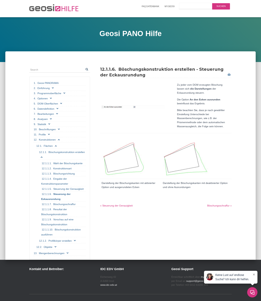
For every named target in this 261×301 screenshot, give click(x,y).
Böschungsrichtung (64, 173)
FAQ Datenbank (150, 6)
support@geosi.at (196, 281)
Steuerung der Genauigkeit (68, 188)
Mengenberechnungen (51, 253)
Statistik (41, 124)
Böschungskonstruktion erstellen (66, 152)
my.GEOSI (170, 6)
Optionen (42, 98)
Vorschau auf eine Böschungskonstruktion (57, 222)
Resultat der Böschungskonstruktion (54, 212)
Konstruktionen (47, 139)
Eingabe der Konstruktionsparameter (54, 181)
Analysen (42, 119)
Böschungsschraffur (64, 204)
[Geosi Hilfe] (54, 8)
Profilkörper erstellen (60, 240)
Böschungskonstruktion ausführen (61, 232)
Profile (42, 134)
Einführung (43, 88)
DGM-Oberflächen (47, 103)
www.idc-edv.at (108, 284)
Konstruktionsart (62, 168)
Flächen (48, 145)
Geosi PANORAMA (48, 83)
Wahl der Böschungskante (68, 163)
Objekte (48, 247)
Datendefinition (45, 108)
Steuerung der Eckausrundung (55, 196)
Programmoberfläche (49, 93)
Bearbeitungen (45, 113)
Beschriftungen (47, 129)
